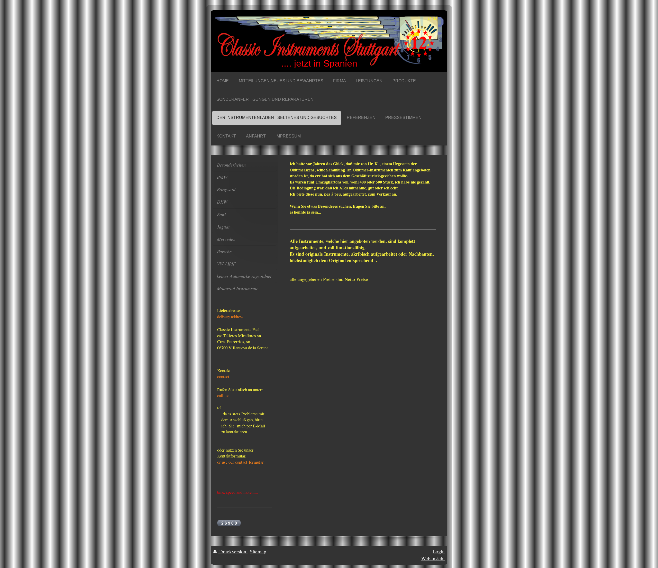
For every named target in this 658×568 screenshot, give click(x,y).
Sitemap (258, 551)
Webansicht (433, 558)
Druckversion (233, 551)
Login (439, 551)
